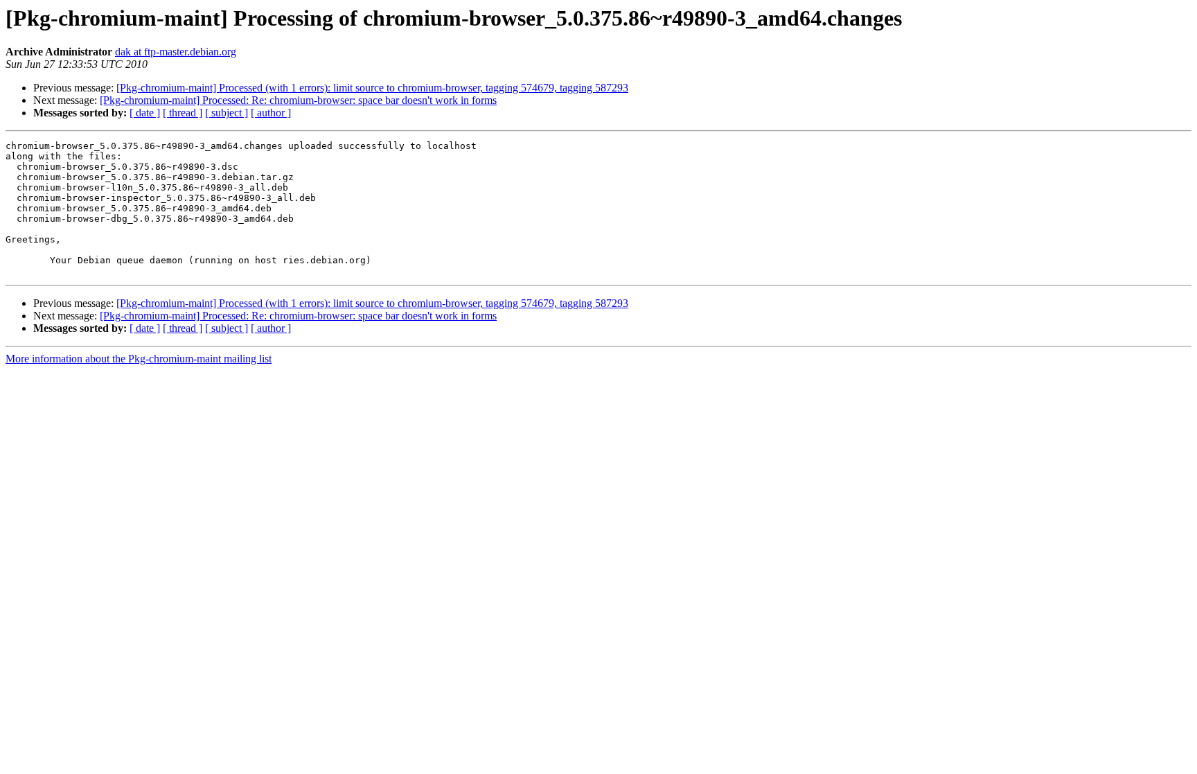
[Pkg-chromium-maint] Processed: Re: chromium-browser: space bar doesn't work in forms (298, 100)
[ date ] (145, 112)
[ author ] (271, 112)
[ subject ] (226, 112)
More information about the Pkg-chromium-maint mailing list (139, 358)
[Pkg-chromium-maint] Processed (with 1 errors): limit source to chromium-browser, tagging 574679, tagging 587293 (372, 88)
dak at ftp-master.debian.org (175, 52)
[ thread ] (182, 112)
